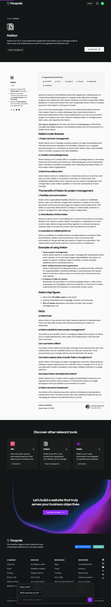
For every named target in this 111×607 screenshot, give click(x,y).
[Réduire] (91, 585)
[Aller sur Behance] (103, 574)
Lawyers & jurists (85, 577)
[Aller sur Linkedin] (103, 560)
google (69, 300)
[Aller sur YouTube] (103, 567)
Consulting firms (85, 564)
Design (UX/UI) (37, 573)
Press (57, 568)
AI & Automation (38, 581)
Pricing (10, 573)
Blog (56, 564)
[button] (90, 3)
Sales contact (13, 581)
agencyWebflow (49, 124)
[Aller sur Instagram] (103, 563)
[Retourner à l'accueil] (15, 540)
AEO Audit (59, 577)
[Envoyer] (90, 599)
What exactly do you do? (29, 593)
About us (10, 564)
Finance (81, 568)
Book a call (11, 577)
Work (9, 568)
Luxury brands (84, 581)
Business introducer (15, 586)
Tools (9, 18)
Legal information (13, 601)
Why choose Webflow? (64, 581)
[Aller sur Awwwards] (103, 571)
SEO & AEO (35, 577)
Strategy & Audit (38, 564)
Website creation (38, 568)
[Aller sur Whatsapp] (103, 578)
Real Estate (83, 573)
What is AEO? (25, 587)
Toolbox (58, 573)
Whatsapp (84, 124)
